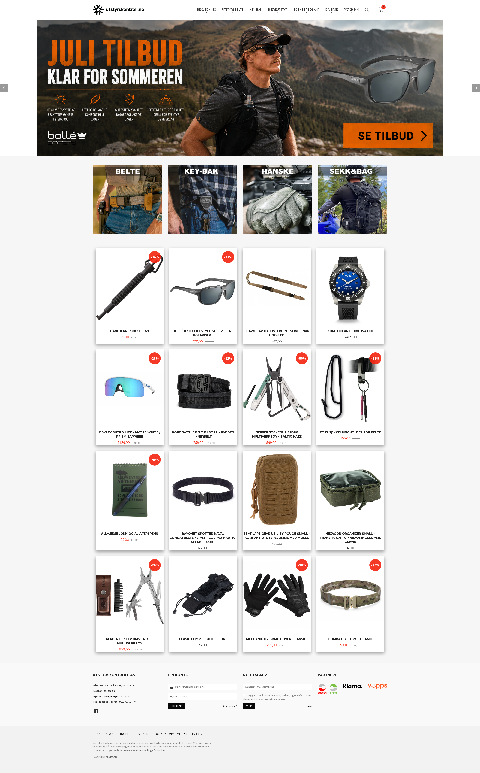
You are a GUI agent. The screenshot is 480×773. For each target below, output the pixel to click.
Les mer (308, 706)
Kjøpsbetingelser (119, 734)
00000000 (109, 691)
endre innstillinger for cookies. (151, 750)
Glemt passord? (229, 706)
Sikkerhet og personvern (159, 734)
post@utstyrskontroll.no (116, 696)
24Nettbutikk (111, 757)
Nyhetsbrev (193, 734)
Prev (4, 88)
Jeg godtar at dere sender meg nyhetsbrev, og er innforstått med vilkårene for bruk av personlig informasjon (277, 697)
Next (476, 88)
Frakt (97, 734)
